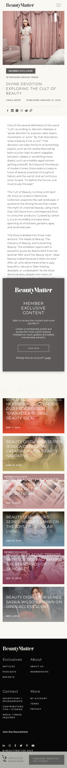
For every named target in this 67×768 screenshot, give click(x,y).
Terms (34, 704)
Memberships (39, 672)
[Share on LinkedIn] (12, 111)
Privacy (35, 709)
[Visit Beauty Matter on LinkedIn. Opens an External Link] (5, 745)
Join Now (33, 348)
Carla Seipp (13, 100)
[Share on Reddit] (26, 111)
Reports (9, 677)
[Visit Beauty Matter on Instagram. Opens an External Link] (11, 745)
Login (48, 357)
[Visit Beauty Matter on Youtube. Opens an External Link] (34, 745)
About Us (37, 666)
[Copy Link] (30, 111)
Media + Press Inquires (12, 716)
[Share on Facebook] (7, 111)
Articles (9, 666)
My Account (38, 698)
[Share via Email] (21, 111)
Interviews (13, 77)
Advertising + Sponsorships (13, 699)
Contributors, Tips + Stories (13, 708)
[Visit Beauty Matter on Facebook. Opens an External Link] (16, 745)
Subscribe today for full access (46, 759)
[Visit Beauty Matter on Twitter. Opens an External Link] (22, 745)
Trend (34, 77)
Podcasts (10, 672)
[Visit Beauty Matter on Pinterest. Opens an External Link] (28, 745)
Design (25, 77)
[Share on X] (17, 111)
